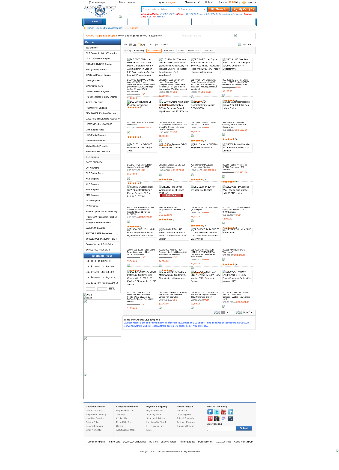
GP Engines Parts (94, 86)
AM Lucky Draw (223, 21)
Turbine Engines (187, 442)
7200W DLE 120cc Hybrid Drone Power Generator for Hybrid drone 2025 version (141, 252)
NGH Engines (92, 189)
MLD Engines (92, 184)
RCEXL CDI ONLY (94, 102)
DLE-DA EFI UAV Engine (98, 58)
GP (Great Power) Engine (98, 75)
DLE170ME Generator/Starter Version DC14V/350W (203, 123)
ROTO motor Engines (96, 108)
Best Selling (139, 51)
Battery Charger (168, 442)
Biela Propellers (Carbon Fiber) (101, 211)
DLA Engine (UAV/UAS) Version (101, 53)
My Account (190, 2)
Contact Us (121, 418)
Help (207, 2)
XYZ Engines (92, 206)
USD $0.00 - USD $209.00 (98, 261)
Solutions (202, 21)
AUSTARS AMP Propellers (99, 233)
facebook (210, 411)
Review (181, 51)
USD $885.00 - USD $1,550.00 (100, 277)
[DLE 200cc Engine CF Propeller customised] (142, 105)
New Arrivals (137, 21)
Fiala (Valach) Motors (96, 69)
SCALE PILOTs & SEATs (98, 250)
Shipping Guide (153, 414)
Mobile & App (98, 2)
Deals (116, 21)
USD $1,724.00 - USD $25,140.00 (102, 283)
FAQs (148, 430)
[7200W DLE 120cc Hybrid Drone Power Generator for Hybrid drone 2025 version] (142, 235)
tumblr (230, 418)
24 (160, 44)
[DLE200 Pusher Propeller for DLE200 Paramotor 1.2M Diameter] (237, 150)
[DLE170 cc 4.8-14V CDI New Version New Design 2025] (142, 150)
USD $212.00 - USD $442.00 (100, 266)
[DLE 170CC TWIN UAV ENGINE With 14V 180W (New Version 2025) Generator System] (206, 281)
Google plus (216, 418)
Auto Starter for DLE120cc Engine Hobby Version (202, 166)
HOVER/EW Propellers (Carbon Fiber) (101, 218)
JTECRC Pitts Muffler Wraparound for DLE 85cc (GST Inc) (173, 209)
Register (172, 2)
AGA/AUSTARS (223, 442)
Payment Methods (155, 410)
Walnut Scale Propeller (97, 146)
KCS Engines (92, 179)
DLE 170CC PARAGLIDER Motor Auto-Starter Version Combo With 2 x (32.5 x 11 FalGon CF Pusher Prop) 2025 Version (140, 297)
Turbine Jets (114, 442)
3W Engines (92, 48)
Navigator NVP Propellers (99, 222)
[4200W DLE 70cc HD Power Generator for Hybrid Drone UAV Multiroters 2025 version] (174, 239)
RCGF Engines (93, 200)
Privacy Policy (92, 422)
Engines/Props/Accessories (109, 28)
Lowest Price (208, 51)
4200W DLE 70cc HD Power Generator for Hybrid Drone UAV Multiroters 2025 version (173, 252)
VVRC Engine (92, 168)
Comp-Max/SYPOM (243, 442)
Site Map (120, 414)
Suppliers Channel (186, 426)
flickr (223, 418)
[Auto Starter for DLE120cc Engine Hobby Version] (206, 147)
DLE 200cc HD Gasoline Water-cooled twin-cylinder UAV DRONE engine (236, 209)
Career (119, 426)
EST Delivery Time (155, 426)
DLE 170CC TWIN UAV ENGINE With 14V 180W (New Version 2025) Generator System (205, 294)
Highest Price (193, 51)
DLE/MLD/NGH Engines (134, 442)
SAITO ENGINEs (94, 162)
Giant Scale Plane (96, 442)
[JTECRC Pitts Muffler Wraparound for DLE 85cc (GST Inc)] (174, 193)
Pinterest (210, 418)
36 (163, 44)
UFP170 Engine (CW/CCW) (99, 124)
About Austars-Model (126, 430)
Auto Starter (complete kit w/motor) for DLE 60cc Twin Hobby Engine (234, 124)
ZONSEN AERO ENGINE (98, 151)
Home (95, 21)
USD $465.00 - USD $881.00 (100, 272)
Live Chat (251, 2)
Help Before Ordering (96, 414)
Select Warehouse (244, 21)
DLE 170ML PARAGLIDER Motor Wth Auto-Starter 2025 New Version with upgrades (173, 294)
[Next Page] (237, 313)
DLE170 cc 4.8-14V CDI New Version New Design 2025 (139, 166)
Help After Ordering (95, 418)
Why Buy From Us (124, 410)
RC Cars (153, 442)
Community (180, 21)
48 (166, 44)
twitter (216, 411)
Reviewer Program (186, 422)
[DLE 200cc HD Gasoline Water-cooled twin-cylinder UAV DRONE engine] (237, 193)
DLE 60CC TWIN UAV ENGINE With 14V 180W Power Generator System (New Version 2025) (236, 295)
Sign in (161, 2)
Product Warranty (94, 410)
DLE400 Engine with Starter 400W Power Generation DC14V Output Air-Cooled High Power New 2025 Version (173, 125)
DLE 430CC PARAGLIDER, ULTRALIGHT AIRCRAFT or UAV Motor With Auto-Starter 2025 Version (203, 253)
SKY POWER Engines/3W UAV (101, 113)
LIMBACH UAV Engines (97, 91)
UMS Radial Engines (96, 135)
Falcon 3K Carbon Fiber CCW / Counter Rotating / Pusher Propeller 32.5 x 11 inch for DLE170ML (140, 210)
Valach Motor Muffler (96, 140)
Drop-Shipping (184, 414)
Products (159, 21)
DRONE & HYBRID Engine (99, 64)
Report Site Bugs (124, 422)
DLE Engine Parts (94, 173)
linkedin (230, 411)
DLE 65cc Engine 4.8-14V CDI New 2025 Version (172, 166)
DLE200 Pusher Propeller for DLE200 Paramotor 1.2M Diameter (234, 167)
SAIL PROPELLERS (95, 228)
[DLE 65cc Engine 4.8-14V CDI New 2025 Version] (174, 147)
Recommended (153, 51)
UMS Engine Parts (95, 130)
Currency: (227, 2)
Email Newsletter (94, 430)
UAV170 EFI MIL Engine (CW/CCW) (103, 119)
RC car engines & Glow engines (101, 97)
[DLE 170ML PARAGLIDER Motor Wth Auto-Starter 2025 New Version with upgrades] (174, 278)
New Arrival (169, 51)
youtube (223, 411)
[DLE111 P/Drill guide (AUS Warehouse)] (237, 232)
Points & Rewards (185, 418)
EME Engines (92, 195)
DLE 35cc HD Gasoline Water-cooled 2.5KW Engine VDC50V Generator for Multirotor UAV (235, 82)
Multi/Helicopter (205, 442)
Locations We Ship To (156, 422)
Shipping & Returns (155, 418)
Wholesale (182, 410)
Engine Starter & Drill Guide (99, 244)
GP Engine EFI (93, 80)
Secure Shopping (94, 426)
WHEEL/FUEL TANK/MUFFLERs (102, 239)
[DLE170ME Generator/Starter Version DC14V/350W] (206, 108)
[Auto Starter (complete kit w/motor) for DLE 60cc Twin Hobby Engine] (237, 108)
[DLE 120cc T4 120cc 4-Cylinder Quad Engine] (206, 190)
